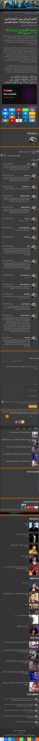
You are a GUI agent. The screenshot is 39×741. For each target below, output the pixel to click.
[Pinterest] (19, 109)
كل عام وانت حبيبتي (22, 534)
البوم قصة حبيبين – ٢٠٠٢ (21, 615)
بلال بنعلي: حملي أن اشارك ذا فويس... (24, 721)
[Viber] (32, 109)
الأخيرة (35, 428)
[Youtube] (16, 421)
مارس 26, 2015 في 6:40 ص (8, 246)
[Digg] (25, 120)
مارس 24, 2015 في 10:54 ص (8, 175)
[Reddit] (12, 117)
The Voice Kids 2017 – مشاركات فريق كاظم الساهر (18, 461)
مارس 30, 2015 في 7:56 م (7, 315)
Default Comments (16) (5, 361)
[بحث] (7, 416)
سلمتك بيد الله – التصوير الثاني (19, 545)
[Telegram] (32, 120)
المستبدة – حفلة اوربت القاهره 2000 (27, 152)
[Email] (5, 120)
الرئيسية (35, 12)
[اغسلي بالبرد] (33, 559)
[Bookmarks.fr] (19, 120)
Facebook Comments (17, 361)
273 (26, 546)
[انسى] (33, 527)
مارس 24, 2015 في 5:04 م (7, 195)
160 (26, 570)
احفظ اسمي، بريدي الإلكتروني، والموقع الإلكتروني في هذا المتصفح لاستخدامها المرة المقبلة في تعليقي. (20, 402)
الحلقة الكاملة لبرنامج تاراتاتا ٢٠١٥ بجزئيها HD (21, 31)
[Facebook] (5, 109)
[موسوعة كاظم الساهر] (19, 4)
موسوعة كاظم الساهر (29, 735)
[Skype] (5, 113)
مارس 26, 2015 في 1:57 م (7, 275)
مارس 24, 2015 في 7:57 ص (8, 163)
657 (26, 525)
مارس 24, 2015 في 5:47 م (7, 207)
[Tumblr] (19, 113)
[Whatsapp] (25, 109)
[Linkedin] (12, 113)
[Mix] (32, 117)
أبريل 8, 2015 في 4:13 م (7, 337)
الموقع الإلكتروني (33, 396)
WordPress (23, 730)
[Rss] (22, 421)
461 (26, 536)
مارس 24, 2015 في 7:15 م (7, 218)
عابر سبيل (25, 582)
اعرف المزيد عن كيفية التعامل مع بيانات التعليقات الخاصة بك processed (20, 412)
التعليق (35, 368)
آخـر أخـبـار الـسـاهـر (27, 12)
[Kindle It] (19, 117)
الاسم (35, 384)
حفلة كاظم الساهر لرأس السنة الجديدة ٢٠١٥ (20, 432)
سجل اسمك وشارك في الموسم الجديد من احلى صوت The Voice (16, 567)
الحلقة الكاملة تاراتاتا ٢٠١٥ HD (12, 155)
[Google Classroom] (12, 120)
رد (3, 171)
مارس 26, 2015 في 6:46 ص (8, 260)
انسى (26, 523)
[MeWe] (25, 117)
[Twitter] (12, 109)
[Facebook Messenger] (25, 113)
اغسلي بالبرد (24, 556)
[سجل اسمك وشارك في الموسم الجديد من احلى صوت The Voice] (33, 570)
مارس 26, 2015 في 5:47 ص (8, 237)
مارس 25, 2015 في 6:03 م (7, 227)
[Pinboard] (5, 117)
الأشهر (29, 428)
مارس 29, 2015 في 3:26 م (7, 303)
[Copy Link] (32, 113)
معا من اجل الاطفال (22, 626)
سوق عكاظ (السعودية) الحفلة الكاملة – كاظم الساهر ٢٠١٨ (17, 454)
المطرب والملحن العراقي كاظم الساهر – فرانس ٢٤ (18, 446)
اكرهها (26, 604)
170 (26, 557)
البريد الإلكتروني (32, 390)
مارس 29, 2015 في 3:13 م (7, 294)
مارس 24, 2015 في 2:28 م (7, 186)
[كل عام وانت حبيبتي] (33, 538)
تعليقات (24, 428)
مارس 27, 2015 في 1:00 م (7, 284)
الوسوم (18, 428)
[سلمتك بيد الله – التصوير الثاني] (33, 549)
